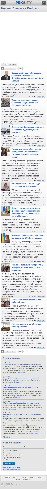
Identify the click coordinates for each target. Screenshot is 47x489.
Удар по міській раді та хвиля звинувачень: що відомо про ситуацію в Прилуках (25, 103)
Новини (39, 477)
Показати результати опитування (11, 467)
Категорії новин (10, 64)
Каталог (17, 480)
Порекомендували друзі (13, 457)
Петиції (15, 477)
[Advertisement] (23, 37)
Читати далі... (41, 97)
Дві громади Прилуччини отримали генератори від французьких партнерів (28, 130)
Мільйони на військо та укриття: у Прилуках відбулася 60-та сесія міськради (27, 267)
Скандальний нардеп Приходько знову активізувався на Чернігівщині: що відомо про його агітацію (27, 77)
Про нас (7, 477)
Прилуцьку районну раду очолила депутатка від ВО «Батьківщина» (27, 236)
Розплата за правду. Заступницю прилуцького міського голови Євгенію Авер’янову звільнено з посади (26, 153)
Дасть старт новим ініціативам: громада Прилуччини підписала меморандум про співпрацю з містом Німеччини (26, 212)
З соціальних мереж (11, 450)
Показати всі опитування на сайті (12, 469)
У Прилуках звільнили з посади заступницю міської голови (26, 185)
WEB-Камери (27, 480)
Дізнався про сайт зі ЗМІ (13, 455)
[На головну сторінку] (23, 3)
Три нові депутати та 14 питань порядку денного (26, 325)
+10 (20, 68)
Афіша (31, 477)
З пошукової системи (12, 453)
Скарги (24, 477)
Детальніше (21, 373)
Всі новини (6, 436)
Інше (7, 459)
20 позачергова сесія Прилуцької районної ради (27, 300)
